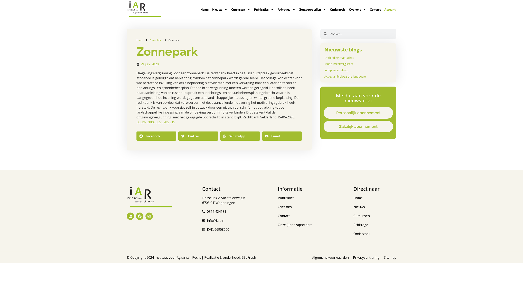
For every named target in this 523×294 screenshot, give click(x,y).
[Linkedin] (130, 216)
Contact (375, 9)
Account (390, 9)
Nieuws (217, 9)
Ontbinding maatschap (339, 58)
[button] (156, 136)
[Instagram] (149, 216)
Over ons (355, 9)
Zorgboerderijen (310, 9)
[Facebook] (139, 216)
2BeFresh (248, 257)
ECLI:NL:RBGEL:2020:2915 (155, 122)
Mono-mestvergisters (338, 64)
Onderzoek (337, 9)
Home (204, 9)
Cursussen (238, 9)
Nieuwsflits (155, 40)
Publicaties (261, 9)
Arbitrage (284, 9)
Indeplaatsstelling (335, 70)
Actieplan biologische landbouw (345, 76)
